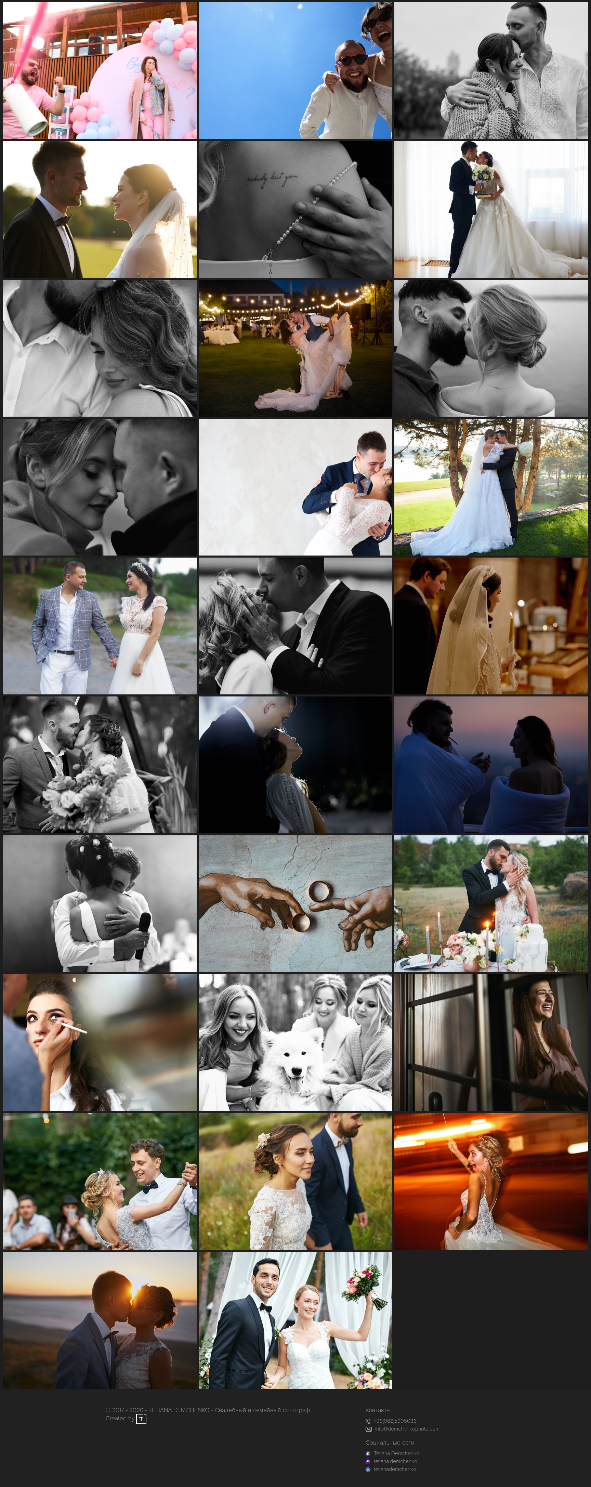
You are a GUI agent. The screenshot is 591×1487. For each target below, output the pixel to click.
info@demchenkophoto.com (407, 1428)
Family (17, 50)
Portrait (18, 64)
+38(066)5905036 (395, 1421)
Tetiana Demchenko (396, 1453)
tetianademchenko (395, 1469)
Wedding (20, 21)
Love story (22, 35)
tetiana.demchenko (395, 1461)
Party (16, 79)
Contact (19, 93)
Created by (121, 1418)
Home (17, 7)
